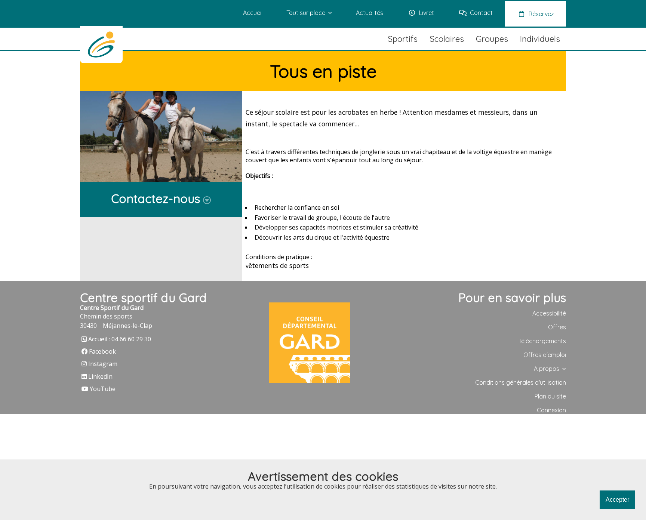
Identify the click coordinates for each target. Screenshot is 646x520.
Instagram (102, 364)
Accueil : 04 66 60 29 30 (119, 339)
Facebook (102, 351)
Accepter (617, 499)
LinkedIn (100, 376)
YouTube (103, 389)
